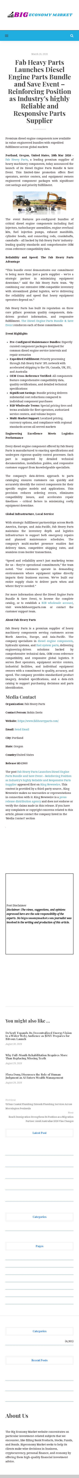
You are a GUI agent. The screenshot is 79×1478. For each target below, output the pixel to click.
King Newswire (50, 784)
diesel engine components (55, 641)
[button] (4, 35)
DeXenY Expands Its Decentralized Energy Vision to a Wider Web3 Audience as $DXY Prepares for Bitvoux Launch (39, 1036)
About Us (11, 1256)
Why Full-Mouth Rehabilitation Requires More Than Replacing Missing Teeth (37, 1056)
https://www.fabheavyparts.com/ (38, 720)
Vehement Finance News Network (27, 1227)
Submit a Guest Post (18, 1285)
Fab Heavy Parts (17, 159)
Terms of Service (16, 1293)
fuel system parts (47, 645)
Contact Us (12, 1270)
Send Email (22, 729)
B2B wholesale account (57, 602)
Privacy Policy (15, 1278)
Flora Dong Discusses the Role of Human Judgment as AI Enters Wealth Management (34, 1076)
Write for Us (13, 1300)
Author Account (16, 1263)
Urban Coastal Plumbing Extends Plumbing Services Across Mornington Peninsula (39, 1106)
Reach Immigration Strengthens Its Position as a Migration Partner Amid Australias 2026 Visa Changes (41, 1118)
